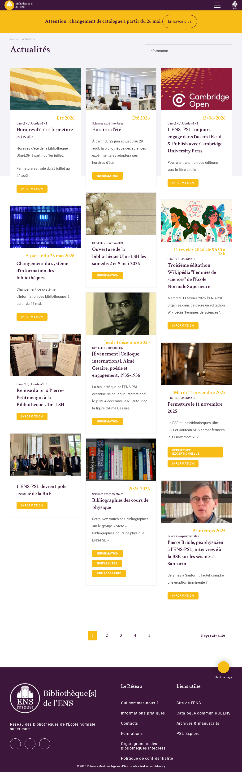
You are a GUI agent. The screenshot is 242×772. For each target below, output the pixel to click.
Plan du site (129, 766)
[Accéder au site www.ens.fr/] (234, 5)
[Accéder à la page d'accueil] (53, 698)
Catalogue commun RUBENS (204, 713)
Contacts (129, 723)
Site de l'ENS (189, 703)
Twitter (15, 743)
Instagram (30, 743)
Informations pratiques (143, 713)
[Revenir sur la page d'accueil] (19, 5)
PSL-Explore (188, 733)
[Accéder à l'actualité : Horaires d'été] (121, 89)
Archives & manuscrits (198, 723)
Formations (132, 733)
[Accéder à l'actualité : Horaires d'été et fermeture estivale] (45, 89)
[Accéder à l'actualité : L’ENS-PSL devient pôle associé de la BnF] (45, 455)
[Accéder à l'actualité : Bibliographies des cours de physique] (121, 460)
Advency (159, 766)
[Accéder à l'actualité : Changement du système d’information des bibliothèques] (45, 227)
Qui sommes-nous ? (140, 703)
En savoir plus (179, 21)
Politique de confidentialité (147, 758)
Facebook (44, 743)
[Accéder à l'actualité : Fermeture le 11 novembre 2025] (196, 364)
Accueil (14, 39)
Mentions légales (109, 766)
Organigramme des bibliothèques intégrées (143, 745)
